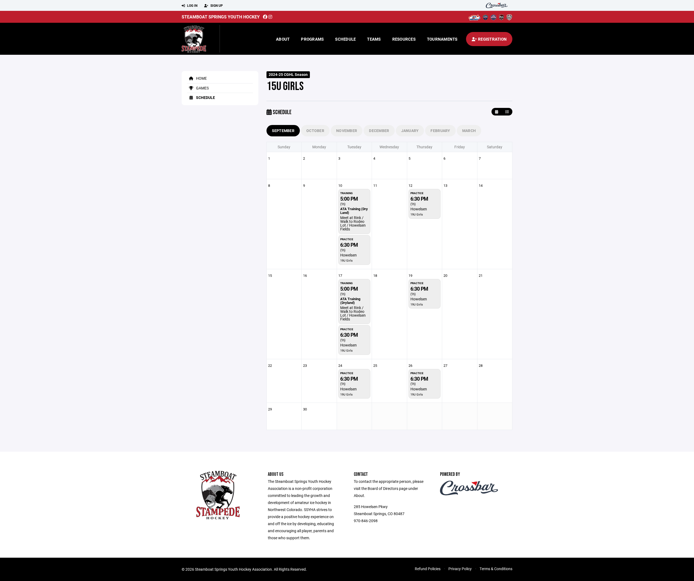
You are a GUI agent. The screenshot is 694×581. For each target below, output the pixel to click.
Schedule (345, 39)
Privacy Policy (460, 568)
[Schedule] (507, 112)
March (469, 130)
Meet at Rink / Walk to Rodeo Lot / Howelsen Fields (353, 223)
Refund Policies (428, 568)
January (410, 130)
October (315, 130)
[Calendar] (496, 112)
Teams (374, 39)
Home (201, 78)
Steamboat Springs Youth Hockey (221, 17)
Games (202, 88)
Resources (404, 39)
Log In (191, 5)
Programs (312, 39)
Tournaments (442, 39)
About (283, 39)
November (346, 130)
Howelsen (348, 255)
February (440, 130)
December (379, 130)
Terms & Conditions (496, 568)
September (283, 130)
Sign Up (216, 5)
